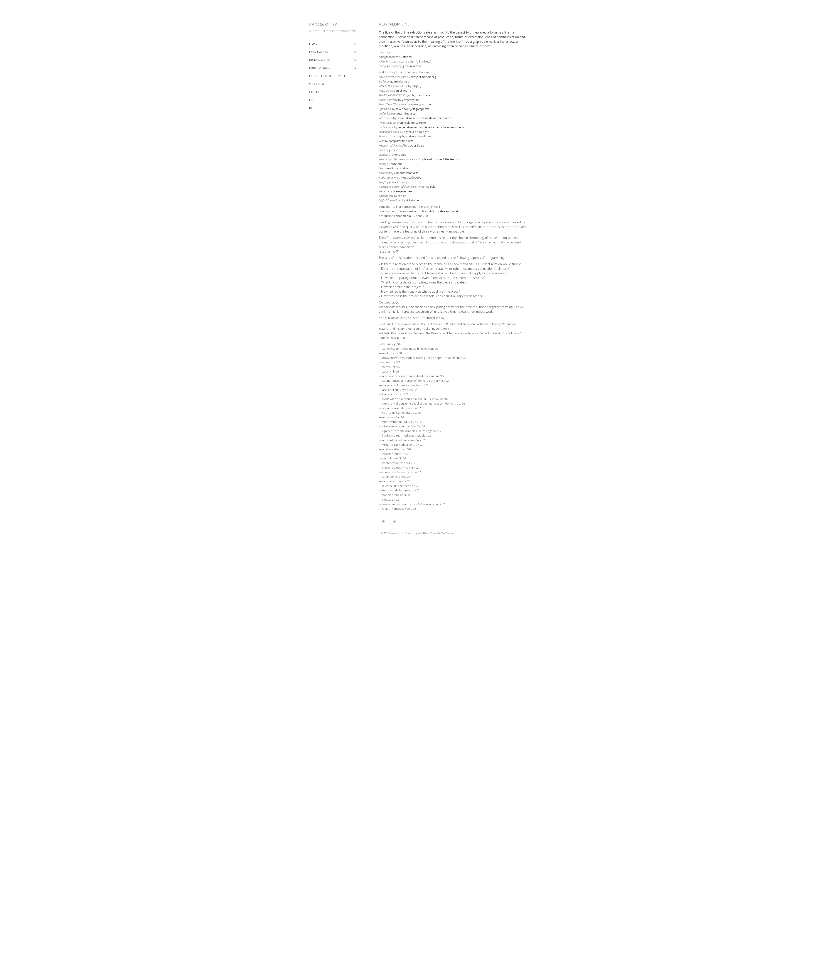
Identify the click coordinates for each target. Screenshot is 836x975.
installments (319, 60)
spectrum (316, 84)
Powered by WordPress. (417, 533)
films (313, 44)
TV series (394, 521)
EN (311, 100)
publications (319, 68)
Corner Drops (383, 521)
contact (316, 92)
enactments (318, 52)
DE (311, 108)
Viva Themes (447, 533)
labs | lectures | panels (328, 76)
